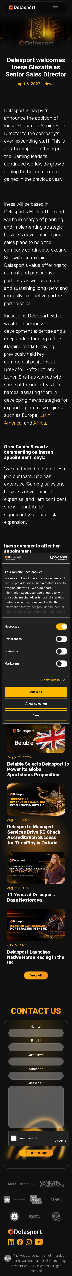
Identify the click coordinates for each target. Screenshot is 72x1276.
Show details (50, 680)
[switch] (61, 639)
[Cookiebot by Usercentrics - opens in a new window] (50, 558)
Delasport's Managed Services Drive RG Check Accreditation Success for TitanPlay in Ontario (33, 835)
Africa (39, 423)
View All (36, 975)
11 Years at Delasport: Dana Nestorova (31, 897)
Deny (36, 715)
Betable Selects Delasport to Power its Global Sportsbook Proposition (38, 769)
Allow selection (36, 703)
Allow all (36, 691)
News (49, 83)
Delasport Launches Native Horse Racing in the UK (35, 957)
